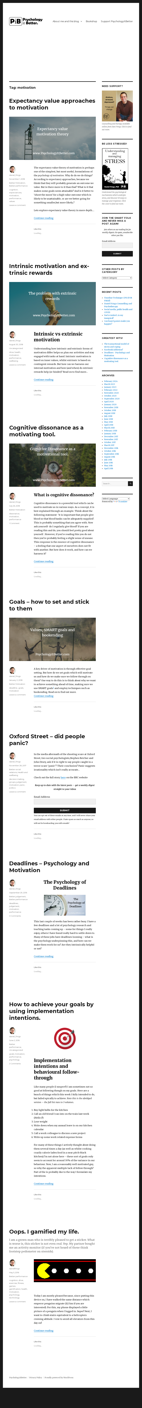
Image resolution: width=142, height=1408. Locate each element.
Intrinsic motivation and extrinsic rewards (49, 269)
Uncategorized (16, 348)
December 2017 (111, 436)
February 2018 (110, 431)
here (63, 777)
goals (20, 688)
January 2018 (110, 433)
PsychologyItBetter (18, 1377)
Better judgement (17, 896)
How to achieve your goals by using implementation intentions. (51, 1011)
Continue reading (43, 218)
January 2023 (110, 387)
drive (11, 352)
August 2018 (109, 413)
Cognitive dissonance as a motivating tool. (46, 431)
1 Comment (14, 523)
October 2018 (110, 410)
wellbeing (13, 361)
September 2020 (112, 399)
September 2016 (111, 454)
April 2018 (108, 425)
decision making (16, 779)
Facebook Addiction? (113, 350)
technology (14, 1298)
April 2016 (108, 468)
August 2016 (109, 457)
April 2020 (109, 401)
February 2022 (110, 390)
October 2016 (110, 451)
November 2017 (111, 439)
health (17, 352)
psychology (14, 1060)
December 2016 (111, 448)
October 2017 (110, 442)
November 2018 (111, 407)
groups (12, 782)
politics (12, 788)
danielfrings (14, 1268)
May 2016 (108, 465)
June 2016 (108, 463)
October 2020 (110, 396)
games (12, 1286)
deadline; (13, 688)
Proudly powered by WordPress (59, 1377)
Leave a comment (17, 205)
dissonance (14, 513)
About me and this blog (66, 21)
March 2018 (109, 428)
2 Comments (15, 1063)
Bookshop (91, 21)
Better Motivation (17, 183)
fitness (21, 1283)
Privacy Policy (35, 1377)
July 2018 (108, 416)
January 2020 (110, 404)
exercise (13, 1283)
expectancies (15, 192)
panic (22, 785)
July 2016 (108, 460)
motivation (14, 195)
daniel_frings (15, 175)
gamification (15, 1289)
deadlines (13, 903)
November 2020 (111, 393)
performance (15, 198)
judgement (21, 782)
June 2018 (108, 419)
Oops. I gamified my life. (44, 1231)
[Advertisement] (71, 60)
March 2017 (109, 445)
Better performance (18, 186)
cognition (13, 190)
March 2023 (109, 384)
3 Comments (15, 916)
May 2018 (108, 422)
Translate (122, 501)
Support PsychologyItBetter (117, 21)
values (12, 201)
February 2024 (111, 381)
